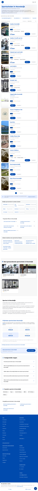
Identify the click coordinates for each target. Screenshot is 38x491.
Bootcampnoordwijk (15, 164)
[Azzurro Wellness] (5, 155)
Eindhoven (4, 428)
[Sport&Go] (5, 127)
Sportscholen (5, 447)
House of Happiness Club (16, 109)
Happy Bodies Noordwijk (16, 94)
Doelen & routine (22, 419)
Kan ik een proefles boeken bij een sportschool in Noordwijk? (16, 375)
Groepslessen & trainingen (23, 424)
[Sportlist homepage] (3, 1)
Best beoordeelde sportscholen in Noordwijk (11, 231)
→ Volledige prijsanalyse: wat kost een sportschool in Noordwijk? (13, 344)
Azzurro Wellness (14, 150)
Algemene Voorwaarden (23, 456)
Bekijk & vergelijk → (31, 350)
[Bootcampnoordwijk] (5, 169)
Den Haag (4, 424)
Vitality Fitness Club (15, 136)
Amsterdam (5, 419)
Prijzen (4, 458)
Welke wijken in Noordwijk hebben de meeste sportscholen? (16, 371)
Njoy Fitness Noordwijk (16, 178)
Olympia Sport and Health (16, 52)
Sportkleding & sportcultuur (24, 426)
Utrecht (4, 426)
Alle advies (22, 438)
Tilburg (4, 430)
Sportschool (21, 430)
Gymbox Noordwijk (14, 24)
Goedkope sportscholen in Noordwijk (27, 222)
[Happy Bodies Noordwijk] (5, 100)
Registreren (5, 460)
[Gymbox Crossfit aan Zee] (5, 43)
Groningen (4, 435)
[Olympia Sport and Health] (5, 57)
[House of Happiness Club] (5, 114)
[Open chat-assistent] (35, 488)
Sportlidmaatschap (22, 428)
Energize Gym (13, 80)
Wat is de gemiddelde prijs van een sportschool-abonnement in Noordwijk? (17, 366)
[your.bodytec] (5, 71)
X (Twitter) (22, 466)
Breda (4, 437)
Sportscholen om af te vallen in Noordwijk (27, 227)
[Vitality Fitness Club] (5, 141)
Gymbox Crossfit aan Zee (16, 38)
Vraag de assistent (31, 196)
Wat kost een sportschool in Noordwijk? (8, 409)
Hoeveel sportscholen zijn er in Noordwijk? (12, 361)
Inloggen (4, 462)
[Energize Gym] (5, 85)
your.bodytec (13, 66)
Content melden (22, 458)
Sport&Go (12, 122)
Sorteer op (24, 21)
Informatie (4, 455)
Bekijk (27, 33)
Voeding (20, 435)
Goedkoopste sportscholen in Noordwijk (25, 405)
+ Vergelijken (19, 90)
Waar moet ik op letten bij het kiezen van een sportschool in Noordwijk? (16, 381)
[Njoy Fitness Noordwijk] (5, 183)
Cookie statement (20, 486)
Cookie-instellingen (22, 454)
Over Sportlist (21, 447)
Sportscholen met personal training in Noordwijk (11, 227)
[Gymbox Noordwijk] (5, 29)
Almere (4, 439)
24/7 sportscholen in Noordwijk (10, 221)
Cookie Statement (22, 452)
